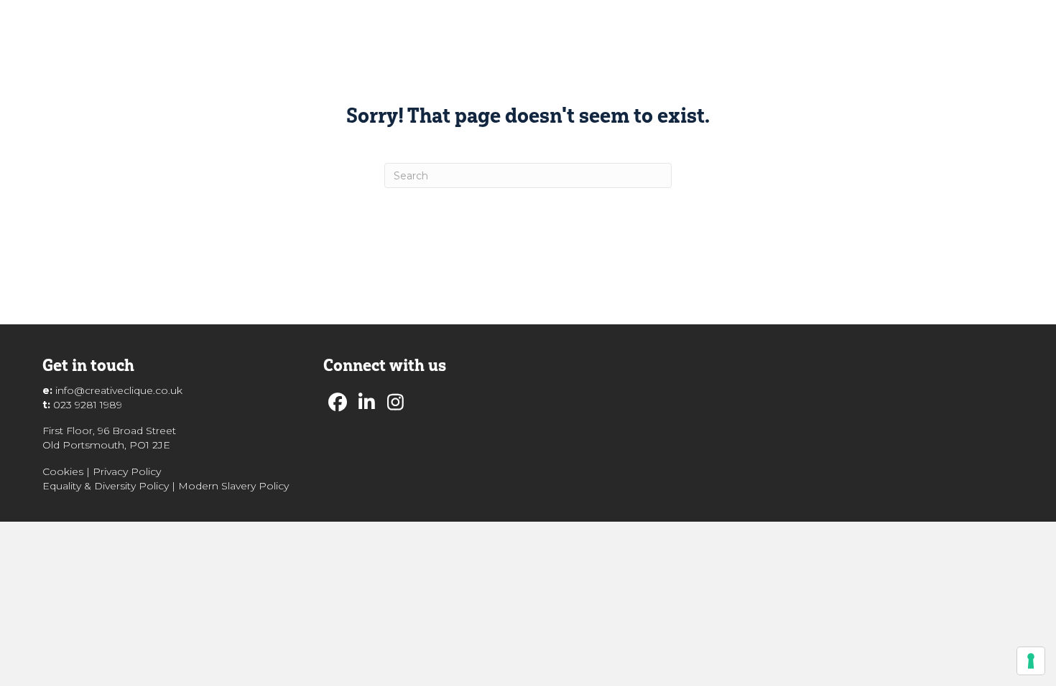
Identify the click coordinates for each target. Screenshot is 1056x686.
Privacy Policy (127, 471)
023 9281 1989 (87, 404)
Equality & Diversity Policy (105, 485)
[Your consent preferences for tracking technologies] (1031, 661)
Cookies (62, 471)
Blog (829, 30)
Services (612, 30)
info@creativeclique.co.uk (118, 390)
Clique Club (762, 30)
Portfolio (683, 30)
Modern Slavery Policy (233, 485)
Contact (887, 30)
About (549, 30)
